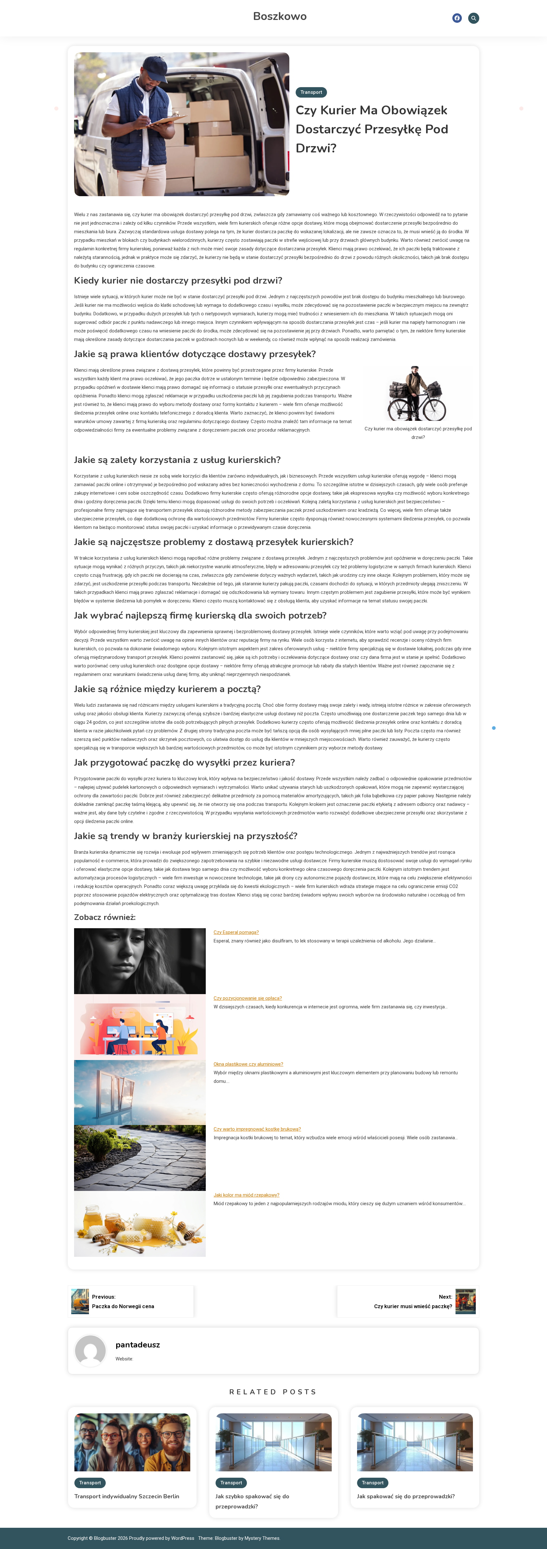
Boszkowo (280, 16)
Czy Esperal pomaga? (236, 932)
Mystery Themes (262, 1538)
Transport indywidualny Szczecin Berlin (126, 1496)
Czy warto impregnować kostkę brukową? (257, 1129)
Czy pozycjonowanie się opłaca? (248, 998)
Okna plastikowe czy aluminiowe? (248, 1064)
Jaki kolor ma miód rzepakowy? (247, 1195)
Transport (311, 92)
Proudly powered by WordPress (162, 1538)
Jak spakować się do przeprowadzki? (406, 1496)
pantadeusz (138, 1344)
